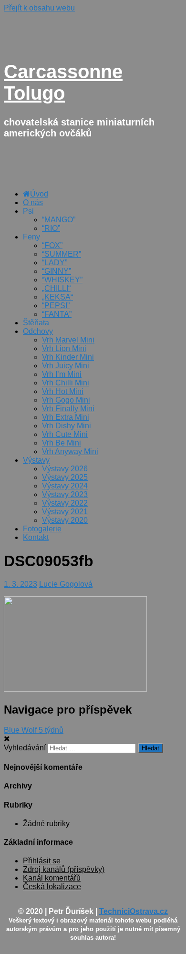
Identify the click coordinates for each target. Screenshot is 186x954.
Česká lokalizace (52, 886)
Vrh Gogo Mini (66, 400)
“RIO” (51, 228)
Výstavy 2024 (65, 486)
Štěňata (36, 323)
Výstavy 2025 (65, 477)
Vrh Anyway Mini (70, 451)
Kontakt (36, 537)
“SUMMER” (61, 254)
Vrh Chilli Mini (65, 383)
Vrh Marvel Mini (68, 340)
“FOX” (52, 245)
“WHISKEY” (62, 280)
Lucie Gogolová (66, 584)
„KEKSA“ (57, 297)
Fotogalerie (42, 529)
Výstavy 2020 (65, 520)
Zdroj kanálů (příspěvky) (63, 869)
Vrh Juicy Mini (65, 366)
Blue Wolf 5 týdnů (33, 730)
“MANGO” (58, 220)
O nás (33, 202)
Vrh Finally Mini (68, 408)
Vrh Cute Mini (65, 434)
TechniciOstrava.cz (133, 911)
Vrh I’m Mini (62, 374)
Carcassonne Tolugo (63, 82)
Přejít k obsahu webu (39, 8)
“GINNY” (56, 271)
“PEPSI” (56, 305)
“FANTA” (57, 314)
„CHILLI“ (56, 288)
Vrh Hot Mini (62, 391)
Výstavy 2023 (65, 494)
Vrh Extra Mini (65, 417)
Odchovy (38, 331)
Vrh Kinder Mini (68, 357)
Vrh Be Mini (61, 443)
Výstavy (36, 460)
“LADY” (54, 263)
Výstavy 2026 (65, 469)
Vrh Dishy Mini (66, 426)
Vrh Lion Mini (64, 348)
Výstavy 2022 (65, 503)
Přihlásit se (42, 861)
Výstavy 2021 (65, 512)
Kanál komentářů (52, 878)
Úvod (39, 194)
